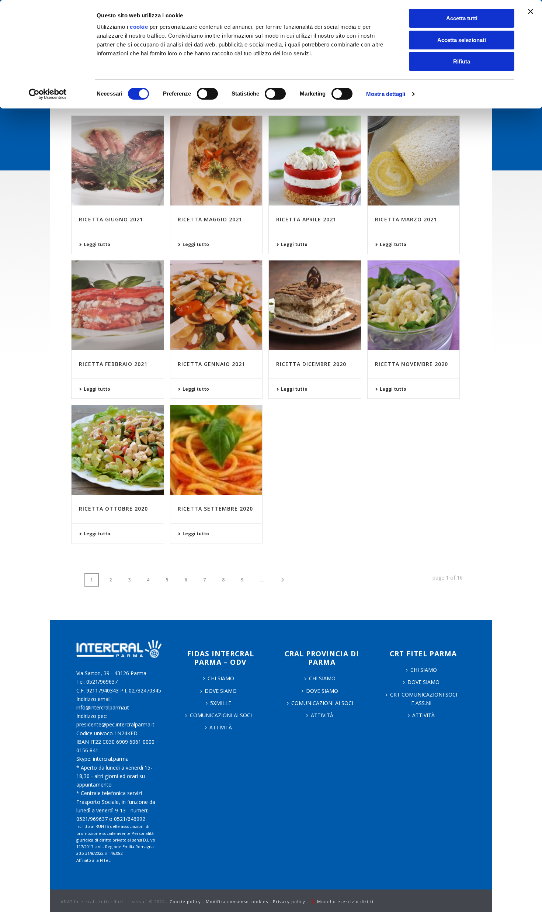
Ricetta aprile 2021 (306, 219)
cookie (139, 27)
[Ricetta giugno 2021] (118, 160)
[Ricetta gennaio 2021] (216, 305)
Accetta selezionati (461, 40)
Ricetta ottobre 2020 (113, 508)
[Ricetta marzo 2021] (414, 160)
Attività (220, 727)
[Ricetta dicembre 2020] (315, 305)
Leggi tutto (97, 244)
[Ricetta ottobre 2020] (118, 450)
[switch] (207, 94)
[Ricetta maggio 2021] (216, 160)
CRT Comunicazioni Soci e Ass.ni (423, 699)
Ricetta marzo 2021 (406, 219)
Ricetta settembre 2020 (215, 508)
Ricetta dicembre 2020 (311, 363)
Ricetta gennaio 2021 (211, 363)
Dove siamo (221, 690)
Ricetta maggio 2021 (210, 219)
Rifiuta (461, 61)
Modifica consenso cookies (237, 901)
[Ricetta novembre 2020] (414, 305)
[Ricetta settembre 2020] (216, 450)
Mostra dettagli (386, 94)
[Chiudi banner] (530, 11)
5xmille (220, 703)
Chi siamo (322, 678)
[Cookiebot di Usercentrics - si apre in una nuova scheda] (47, 94)
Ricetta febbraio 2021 (113, 363)
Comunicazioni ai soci (221, 715)
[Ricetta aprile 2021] (315, 160)
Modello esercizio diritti (345, 901)
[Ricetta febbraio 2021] (118, 305)
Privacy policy (289, 901)
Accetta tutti (461, 18)
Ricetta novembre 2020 (411, 363)
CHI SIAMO (221, 678)
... (262, 580)
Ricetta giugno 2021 (111, 219)
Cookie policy (185, 901)
